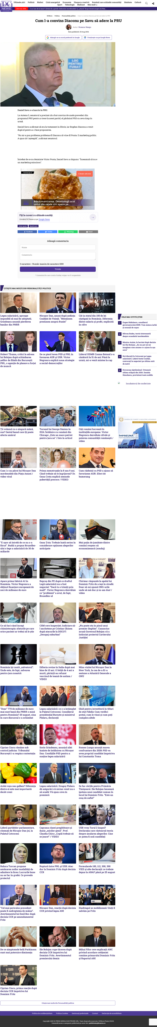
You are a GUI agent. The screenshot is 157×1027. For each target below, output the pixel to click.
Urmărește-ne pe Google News (98, 37)
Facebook (29, 232)
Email (90, 232)
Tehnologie (69, 4)
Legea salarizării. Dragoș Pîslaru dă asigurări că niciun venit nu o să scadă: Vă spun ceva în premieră (57, 790)
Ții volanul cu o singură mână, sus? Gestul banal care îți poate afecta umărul (16, 432)
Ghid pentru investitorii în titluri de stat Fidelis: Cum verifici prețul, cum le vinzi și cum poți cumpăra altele (96, 713)
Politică (31, 2)
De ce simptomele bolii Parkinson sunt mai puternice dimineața (18, 951)
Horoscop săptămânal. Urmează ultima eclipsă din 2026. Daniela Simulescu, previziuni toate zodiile (138, 372)
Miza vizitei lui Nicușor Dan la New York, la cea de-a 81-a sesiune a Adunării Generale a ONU (95, 672)
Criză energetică (53, 2)
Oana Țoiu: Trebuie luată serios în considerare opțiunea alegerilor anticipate (58, 545)
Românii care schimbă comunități (106, 2)
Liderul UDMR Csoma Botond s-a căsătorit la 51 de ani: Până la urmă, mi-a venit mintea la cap (96, 357)
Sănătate (128, 2)
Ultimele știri (19, 2)
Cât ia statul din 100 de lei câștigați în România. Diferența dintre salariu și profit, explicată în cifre (96, 320)
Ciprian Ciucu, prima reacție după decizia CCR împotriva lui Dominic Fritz (18, 991)
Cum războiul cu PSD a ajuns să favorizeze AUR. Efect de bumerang (96, 473)
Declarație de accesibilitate (111, 1013)
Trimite (58, 269)
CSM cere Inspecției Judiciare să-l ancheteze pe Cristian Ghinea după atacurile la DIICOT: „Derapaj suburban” (58, 630)
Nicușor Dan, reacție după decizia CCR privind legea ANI (58, 909)
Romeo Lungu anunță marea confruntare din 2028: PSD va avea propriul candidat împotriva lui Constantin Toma (97, 752)
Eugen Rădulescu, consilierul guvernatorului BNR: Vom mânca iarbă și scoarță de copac (140, 325)
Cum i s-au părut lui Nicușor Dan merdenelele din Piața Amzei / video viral (18, 473)
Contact (95, 1013)
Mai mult (93, 4)
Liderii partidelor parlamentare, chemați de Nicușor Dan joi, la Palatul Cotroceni (17, 830)
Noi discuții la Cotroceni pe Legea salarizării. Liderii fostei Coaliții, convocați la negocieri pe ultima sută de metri (138, 360)
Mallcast (81, 4)
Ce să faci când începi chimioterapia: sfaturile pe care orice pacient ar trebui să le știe (17, 628)
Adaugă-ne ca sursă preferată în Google (65, 37)
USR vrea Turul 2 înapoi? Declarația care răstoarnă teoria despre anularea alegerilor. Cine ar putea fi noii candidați (96, 832)
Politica (57, 16)
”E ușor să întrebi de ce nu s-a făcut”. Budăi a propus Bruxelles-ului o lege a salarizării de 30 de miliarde (18, 547)
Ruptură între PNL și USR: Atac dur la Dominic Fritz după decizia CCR (58, 869)
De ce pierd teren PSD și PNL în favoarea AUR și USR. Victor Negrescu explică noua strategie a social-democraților (57, 359)
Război (40, 2)
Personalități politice (69, 16)
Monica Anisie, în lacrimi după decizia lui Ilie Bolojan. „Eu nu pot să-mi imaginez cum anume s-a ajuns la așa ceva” (139, 346)
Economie (67, 2)
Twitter (49, 232)
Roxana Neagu (84, 27)
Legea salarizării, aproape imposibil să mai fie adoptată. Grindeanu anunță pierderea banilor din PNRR (16, 320)
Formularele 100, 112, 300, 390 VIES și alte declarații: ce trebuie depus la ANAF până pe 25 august (97, 869)
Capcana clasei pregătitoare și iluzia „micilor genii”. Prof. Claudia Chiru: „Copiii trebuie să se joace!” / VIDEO (57, 832)
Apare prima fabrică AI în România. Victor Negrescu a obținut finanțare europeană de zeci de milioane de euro (17, 585)
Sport (59, 4)
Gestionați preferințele (80, 1013)
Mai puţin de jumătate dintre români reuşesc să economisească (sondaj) (94, 545)
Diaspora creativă (81, 2)
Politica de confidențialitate (42, 1013)
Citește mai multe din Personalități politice (58, 1003)
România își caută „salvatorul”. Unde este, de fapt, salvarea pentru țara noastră (17, 670)
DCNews (6, 6)
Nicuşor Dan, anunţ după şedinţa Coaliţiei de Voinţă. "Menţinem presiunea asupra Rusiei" (57, 318)
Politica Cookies (62, 1013)
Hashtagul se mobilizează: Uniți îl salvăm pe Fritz (97, 909)
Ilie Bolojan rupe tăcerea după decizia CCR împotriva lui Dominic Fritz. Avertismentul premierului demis (56, 954)
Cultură (138, 2)
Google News (44, 219)
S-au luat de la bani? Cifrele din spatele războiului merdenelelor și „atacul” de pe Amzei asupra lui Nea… (68, 9)
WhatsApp (70, 232)
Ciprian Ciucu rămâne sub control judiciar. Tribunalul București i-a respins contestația (17, 750)
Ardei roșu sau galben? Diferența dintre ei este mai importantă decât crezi (18, 788)
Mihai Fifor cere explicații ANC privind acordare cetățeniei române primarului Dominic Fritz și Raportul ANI (97, 954)
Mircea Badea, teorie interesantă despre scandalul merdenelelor (137, 334)
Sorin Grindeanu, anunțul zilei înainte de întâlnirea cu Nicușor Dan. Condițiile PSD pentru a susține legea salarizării (57, 752)
